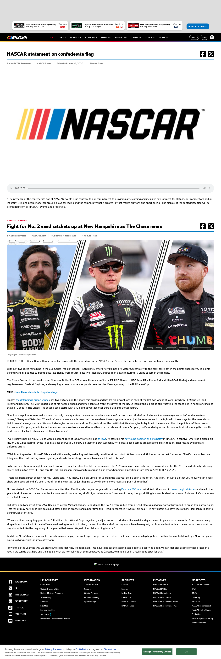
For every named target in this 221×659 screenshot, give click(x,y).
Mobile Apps (127, 593)
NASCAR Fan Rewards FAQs (165, 606)
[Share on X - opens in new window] (211, 55)
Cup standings (49, 392)
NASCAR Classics (129, 601)
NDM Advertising (91, 597)
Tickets (194, 37)
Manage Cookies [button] (47, 610)
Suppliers (44, 601)
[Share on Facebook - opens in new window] (203, 55)
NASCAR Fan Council (162, 597)
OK (186, 651)
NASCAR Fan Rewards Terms (165, 601)
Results (106, 37)
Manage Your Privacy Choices (157, 651)
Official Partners (91, 593)
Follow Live (126, 597)
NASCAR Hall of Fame (201, 610)
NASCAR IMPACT (160, 585)
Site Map (44, 606)
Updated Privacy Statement (52, 593)
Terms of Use (110, 649)
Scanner (125, 589)
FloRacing (196, 597)
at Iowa (102, 438)
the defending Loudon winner (32, 399)
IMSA (194, 589)
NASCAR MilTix (160, 589)
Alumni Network (199, 623)
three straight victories (183, 489)
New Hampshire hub (27, 392)
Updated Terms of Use (49, 589)
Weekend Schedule (197, 26)
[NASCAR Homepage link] (110, 562)
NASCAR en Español (201, 585)
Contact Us (45, 585)
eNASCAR (196, 601)
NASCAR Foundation (162, 593)
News (63, 37)
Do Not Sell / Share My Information (55, 619)
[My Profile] (212, 37)
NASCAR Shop (128, 606)
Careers (87, 589)
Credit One (196, 614)
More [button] (162, 37)
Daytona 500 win (131, 489)
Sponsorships (90, 601)
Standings (91, 37)
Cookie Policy (82, 649)
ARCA (194, 593)
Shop (204, 37)
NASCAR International (201, 606)
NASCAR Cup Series (17, 220)
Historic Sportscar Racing (202, 618)
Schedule (75, 37)
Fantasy (136, 37)
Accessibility (45, 597)
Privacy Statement (53, 649)
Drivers (150, 37)
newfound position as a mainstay (144, 438)
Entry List (121, 37)
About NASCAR (91, 585)
